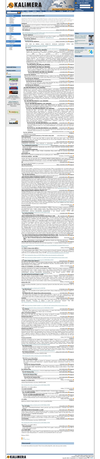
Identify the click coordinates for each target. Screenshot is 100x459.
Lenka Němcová (61, 135)
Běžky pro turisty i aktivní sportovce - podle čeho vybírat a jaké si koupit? (81, 36)
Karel (58, 153)
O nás (82, 0)
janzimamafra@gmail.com (63, 188)
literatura (11, 28)
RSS (76, 455)
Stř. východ (69, 11)
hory (11, 37)
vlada (57, 141)
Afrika (27, 11)
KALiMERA (25, 13)
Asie (41, 11)
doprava (11, 18)
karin (58, 23)
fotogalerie (63, 9)
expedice (12, 36)
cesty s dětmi (12, 17)
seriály (11, 47)
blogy (11, 48)
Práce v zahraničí (11, 41)
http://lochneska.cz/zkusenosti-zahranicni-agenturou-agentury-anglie (36, 144)
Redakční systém (83, 458)
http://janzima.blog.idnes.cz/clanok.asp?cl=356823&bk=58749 (39, 259)
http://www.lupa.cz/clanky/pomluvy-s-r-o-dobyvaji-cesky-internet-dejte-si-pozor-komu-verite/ (46, 48)
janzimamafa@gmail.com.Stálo (65, 201)
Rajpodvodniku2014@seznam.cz (47, 350)
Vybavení (9, 25)
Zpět (23, 438)
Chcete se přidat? (79, 10)
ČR (23, 11)
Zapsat (9, 74)
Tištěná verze (88, 0)
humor (11, 49)
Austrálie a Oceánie (51, 11)
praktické (12, 21)
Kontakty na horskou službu (81, 43)
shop (68, 9)
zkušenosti (12, 43)
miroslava (61, 155)
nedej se (11, 20)
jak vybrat (12, 27)
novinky (11, 30)
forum (57, 9)
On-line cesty (10, 45)
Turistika (9, 33)
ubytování (12, 23)
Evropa (61, 11)
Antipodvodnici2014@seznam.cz (32, 370)
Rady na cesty (10, 15)
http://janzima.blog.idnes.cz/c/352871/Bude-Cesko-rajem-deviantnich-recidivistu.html (41, 32)
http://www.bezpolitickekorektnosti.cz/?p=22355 (33, 33)
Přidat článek (78, 9)
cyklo (11, 35)
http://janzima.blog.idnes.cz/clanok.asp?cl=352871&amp (34, 273)
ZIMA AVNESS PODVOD (58, 131)
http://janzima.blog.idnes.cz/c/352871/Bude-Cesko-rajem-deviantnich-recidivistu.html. (41, 301)
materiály (12, 29)
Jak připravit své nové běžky (80, 41)
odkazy (72, 9)
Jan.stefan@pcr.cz (50, 37)
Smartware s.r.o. (74, 458)
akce (54, 9)
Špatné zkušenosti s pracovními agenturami (33, 15)
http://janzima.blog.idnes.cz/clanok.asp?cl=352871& (33, 288)
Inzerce (78, 0)
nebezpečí (12, 19)
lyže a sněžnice (13, 39)
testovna (11, 31)
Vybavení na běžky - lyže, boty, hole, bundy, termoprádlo (81, 51)
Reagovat (71, 23)
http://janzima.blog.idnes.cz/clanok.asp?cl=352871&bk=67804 (35, 212)
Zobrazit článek (26, 439)
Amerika (34, 11)
